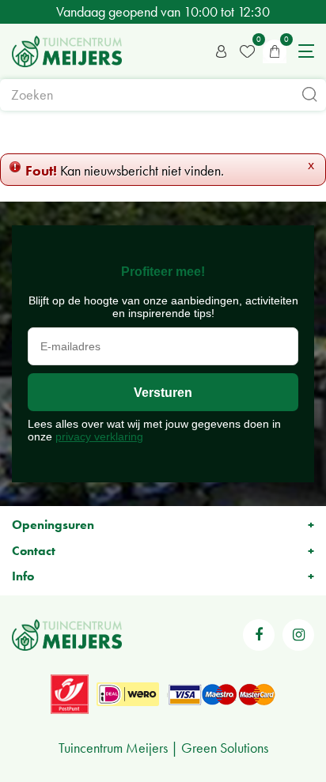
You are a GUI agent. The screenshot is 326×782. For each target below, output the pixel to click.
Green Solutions (224, 748)
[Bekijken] (274, 51)
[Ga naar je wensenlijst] (247, 51)
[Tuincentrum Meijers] (67, 51)
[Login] (221, 51)
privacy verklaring (99, 436)
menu (306, 51)
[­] (259, 635)
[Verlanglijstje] (247, 51)
